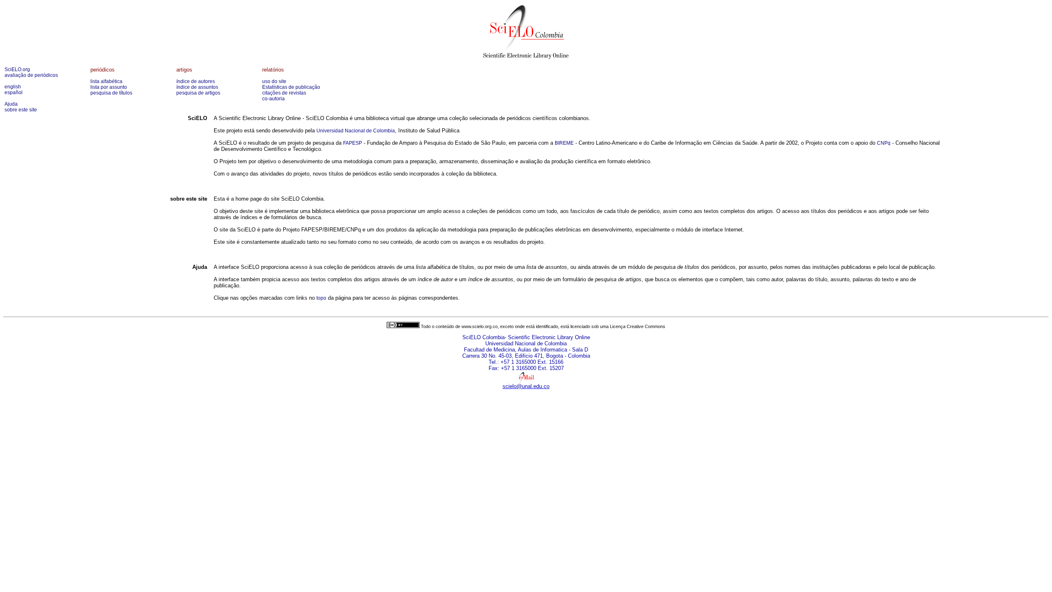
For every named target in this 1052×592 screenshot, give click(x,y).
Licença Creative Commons (637, 326)
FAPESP (352, 143)
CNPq (884, 143)
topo (321, 298)
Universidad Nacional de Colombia (355, 131)
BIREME (564, 143)
